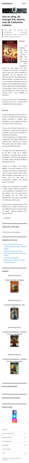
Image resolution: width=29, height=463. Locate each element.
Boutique (5, 445)
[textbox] (14, 232)
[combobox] (14, 231)
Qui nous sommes (8, 433)
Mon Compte (6, 449)
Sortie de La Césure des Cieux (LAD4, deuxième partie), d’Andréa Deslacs (15, 247)
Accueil (4, 429)
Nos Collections (7, 441)
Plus (3, 453)
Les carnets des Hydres (11, 258)
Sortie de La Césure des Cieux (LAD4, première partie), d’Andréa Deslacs (15, 253)
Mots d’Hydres (7, 437)
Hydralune (7, 3)
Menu (24, 3)
